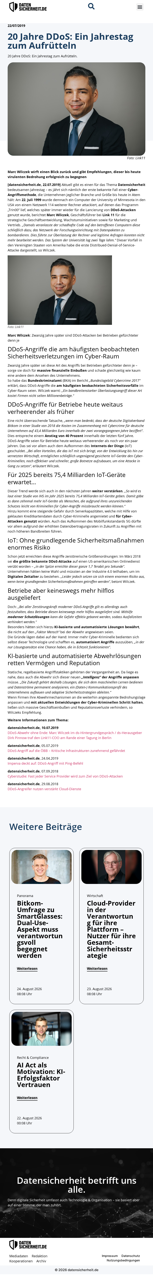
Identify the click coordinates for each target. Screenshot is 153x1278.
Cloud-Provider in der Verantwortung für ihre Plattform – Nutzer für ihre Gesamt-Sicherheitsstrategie (111, 929)
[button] (140, 7)
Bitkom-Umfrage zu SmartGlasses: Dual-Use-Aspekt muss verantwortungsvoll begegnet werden (40, 929)
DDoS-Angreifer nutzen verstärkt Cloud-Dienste (44, 789)
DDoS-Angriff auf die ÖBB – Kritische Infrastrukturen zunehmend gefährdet (66, 750)
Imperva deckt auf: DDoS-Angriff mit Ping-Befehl (45, 763)
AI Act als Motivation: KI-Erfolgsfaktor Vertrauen (41, 1075)
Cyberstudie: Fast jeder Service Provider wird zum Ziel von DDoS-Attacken (65, 776)
